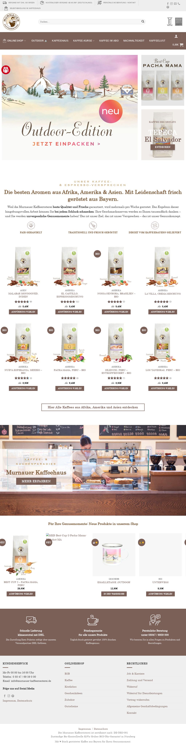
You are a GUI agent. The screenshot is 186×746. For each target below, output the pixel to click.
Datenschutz (24, 700)
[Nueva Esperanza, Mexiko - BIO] (23, 342)
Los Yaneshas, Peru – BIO (163, 370)
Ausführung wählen (23, 312)
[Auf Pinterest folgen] (168, 7)
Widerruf (132, 686)
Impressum (9, 700)
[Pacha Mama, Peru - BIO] (69, 342)
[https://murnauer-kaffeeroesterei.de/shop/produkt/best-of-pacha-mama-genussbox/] (162, 80)
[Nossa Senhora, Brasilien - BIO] (116, 266)
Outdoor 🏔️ (39, 40)
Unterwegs (116, 582)
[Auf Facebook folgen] (168, 4)
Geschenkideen (73, 693)
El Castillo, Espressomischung (69, 295)
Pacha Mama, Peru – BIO (70, 370)
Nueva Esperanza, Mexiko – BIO (23, 372)
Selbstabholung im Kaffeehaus (25, 8)
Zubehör (70, 699)
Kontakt (131, 712)
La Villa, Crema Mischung (163, 293)
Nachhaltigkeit (134, 40)
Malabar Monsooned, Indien (23, 295)
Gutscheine (71, 706)
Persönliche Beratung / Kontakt (119, 3)
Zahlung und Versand (140, 680)
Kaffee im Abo (109, 40)
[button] (176, 36)
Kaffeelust (157, 40)
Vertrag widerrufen (138, 699)
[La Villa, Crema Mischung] (162, 266)
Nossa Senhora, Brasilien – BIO (116, 295)
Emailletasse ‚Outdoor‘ (69, 582)
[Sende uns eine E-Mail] (175, 4)
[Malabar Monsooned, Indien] (23, 266)
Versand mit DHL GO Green (21, 3)
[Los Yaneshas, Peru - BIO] (162, 342)
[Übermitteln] (143, 21)
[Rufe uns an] (179, 4)
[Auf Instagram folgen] (171, 4)
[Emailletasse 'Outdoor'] (69, 554)
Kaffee (68, 680)
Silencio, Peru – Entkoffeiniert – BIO (116, 372)
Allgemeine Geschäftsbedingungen (147, 706)
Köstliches (70, 686)
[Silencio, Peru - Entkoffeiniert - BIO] (116, 342)
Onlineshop (15, 40)
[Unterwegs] (116, 554)
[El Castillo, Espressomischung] (69, 266)
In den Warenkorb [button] (69, 594)
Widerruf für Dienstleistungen (144, 693)
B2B (67, 673)
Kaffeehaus (60, 40)
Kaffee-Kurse (82, 40)
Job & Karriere (135, 673)
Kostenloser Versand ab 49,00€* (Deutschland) (69, 3)
